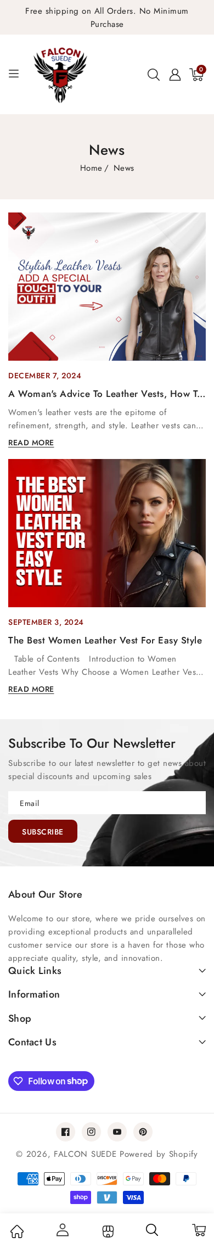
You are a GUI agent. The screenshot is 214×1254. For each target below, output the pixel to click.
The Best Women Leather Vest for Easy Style (105, 640)
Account (62, 1230)
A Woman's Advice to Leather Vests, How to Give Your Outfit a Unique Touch (105, 394)
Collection (107, 1231)
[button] (153, 74)
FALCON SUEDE (87, 1154)
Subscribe (43, 831)
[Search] (152, 1234)
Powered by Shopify (159, 1154)
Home (91, 168)
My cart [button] (198, 1230)
